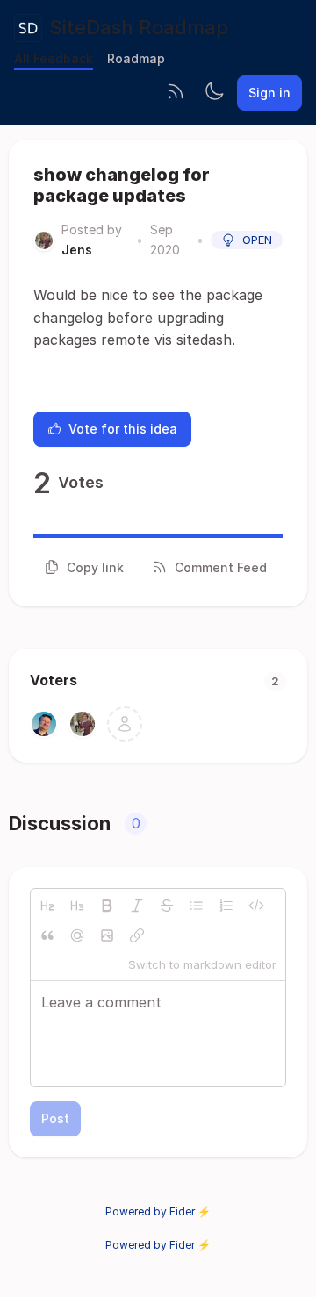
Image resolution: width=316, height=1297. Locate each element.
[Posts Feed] (175, 93)
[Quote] (47, 935)
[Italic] (137, 905)
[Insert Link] (137, 935)
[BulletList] (196, 905)
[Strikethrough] (167, 905)
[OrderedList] (226, 905)
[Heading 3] (77, 905)
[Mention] (77, 935)
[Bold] (107, 905)
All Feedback (53, 58)
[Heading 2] (47, 905)
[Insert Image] (107, 935)
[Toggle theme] (214, 93)
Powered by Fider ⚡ (158, 1211)
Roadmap (136, 58)
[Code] (256, 905)
